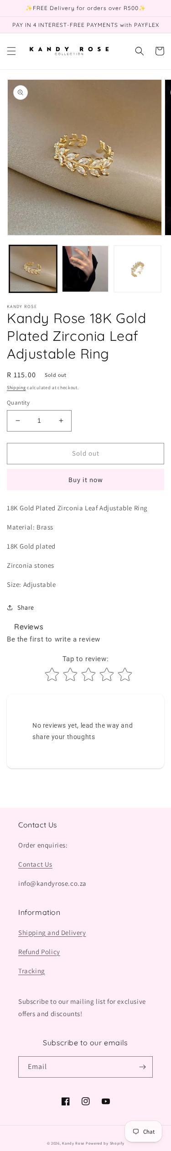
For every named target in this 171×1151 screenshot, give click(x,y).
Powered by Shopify (105, 1143)
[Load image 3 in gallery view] (137, 269)
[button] (11, 51)
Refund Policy (39, 951)
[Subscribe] (142, 1067)
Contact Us (35, 864)
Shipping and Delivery (52, 932)
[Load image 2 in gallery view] (85, 269)
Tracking (31, 970)
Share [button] (25, 607)
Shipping (16, 388)
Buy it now (85, 479)
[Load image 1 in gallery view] (33, 269)
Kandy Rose (73, 1143)
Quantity (18, 402)
